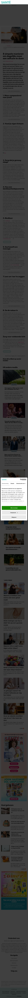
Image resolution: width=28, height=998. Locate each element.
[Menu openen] (19, 2)
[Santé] (6, 2)
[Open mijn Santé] (22, 2)
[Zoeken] (26, 2)
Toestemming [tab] (5, 483)
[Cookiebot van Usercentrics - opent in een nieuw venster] (20, 479)
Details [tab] (12, 483)
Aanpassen (13, 512)
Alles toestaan (14, 508)
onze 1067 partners (10, 490)
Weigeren (14, 517)
